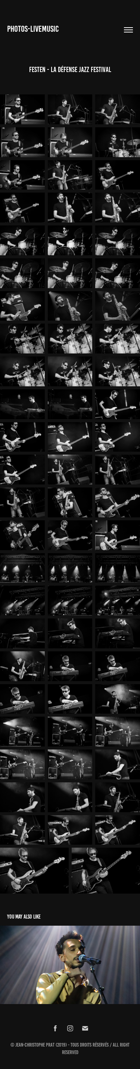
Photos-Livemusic (33, 29)
